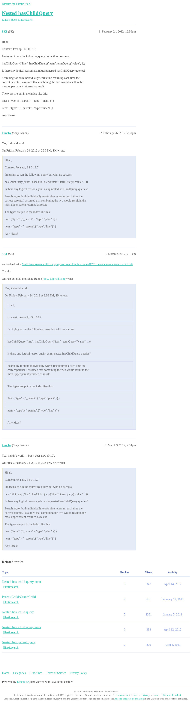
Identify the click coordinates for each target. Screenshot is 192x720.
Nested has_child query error (21, 582)
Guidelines (35, 673)
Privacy (146, 695)
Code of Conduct (172, 695)
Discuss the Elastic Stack (16, 3)
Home (5, 673)
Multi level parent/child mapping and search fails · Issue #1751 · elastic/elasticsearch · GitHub (77, 264)
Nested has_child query (18, 612)
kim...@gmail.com (54, 278)
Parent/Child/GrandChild (19, 597)
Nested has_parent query (18, 642)
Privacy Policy (78, 673)
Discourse (23, 681)
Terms (134, 695)
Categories (19, 673)
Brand (156, 695)
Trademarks (121, 695)
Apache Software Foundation (129, 698)
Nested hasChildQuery (27, 13)
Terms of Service (56, 673)
